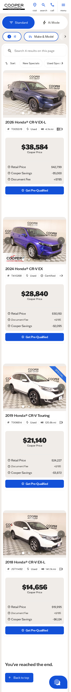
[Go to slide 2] (29, 113)
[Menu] (63, 5)
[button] (34, 6)
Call (52, 10)
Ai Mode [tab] (54, 22)
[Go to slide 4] (40, 113)
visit (35, 10)
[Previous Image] (8, 94)
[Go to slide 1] (23, 113)
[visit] (34, 5)
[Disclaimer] (8, 166)
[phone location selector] (52, 5)
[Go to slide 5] (46, 113)
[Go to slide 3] (35, 113)
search (43, 10)
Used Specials (55, 63)
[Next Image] (61, 94)
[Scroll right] (65, 36)
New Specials (31, 63)
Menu (63, 10)
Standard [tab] (21, 22)
